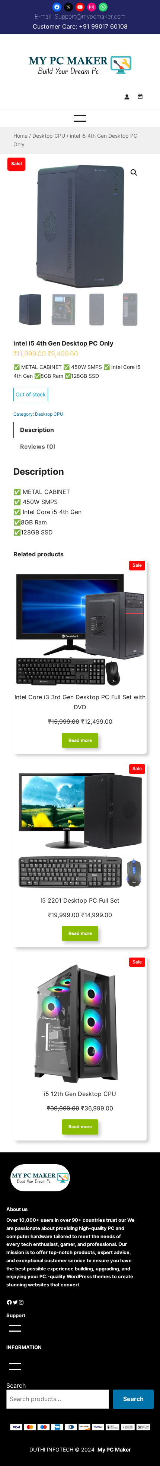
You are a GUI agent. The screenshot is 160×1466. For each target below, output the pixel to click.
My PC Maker (114, 1449)
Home (20, 135)
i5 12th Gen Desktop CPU (80, 1093)
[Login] (126, 96)
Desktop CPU (48, 135)
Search (16, 1385)
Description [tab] (37, 429)
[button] (134, 172)
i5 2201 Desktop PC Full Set (80, 900)
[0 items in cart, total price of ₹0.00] (140, 96)
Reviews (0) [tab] (38, 446)
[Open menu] (80, 118)
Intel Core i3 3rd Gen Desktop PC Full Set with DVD (80, 702)
